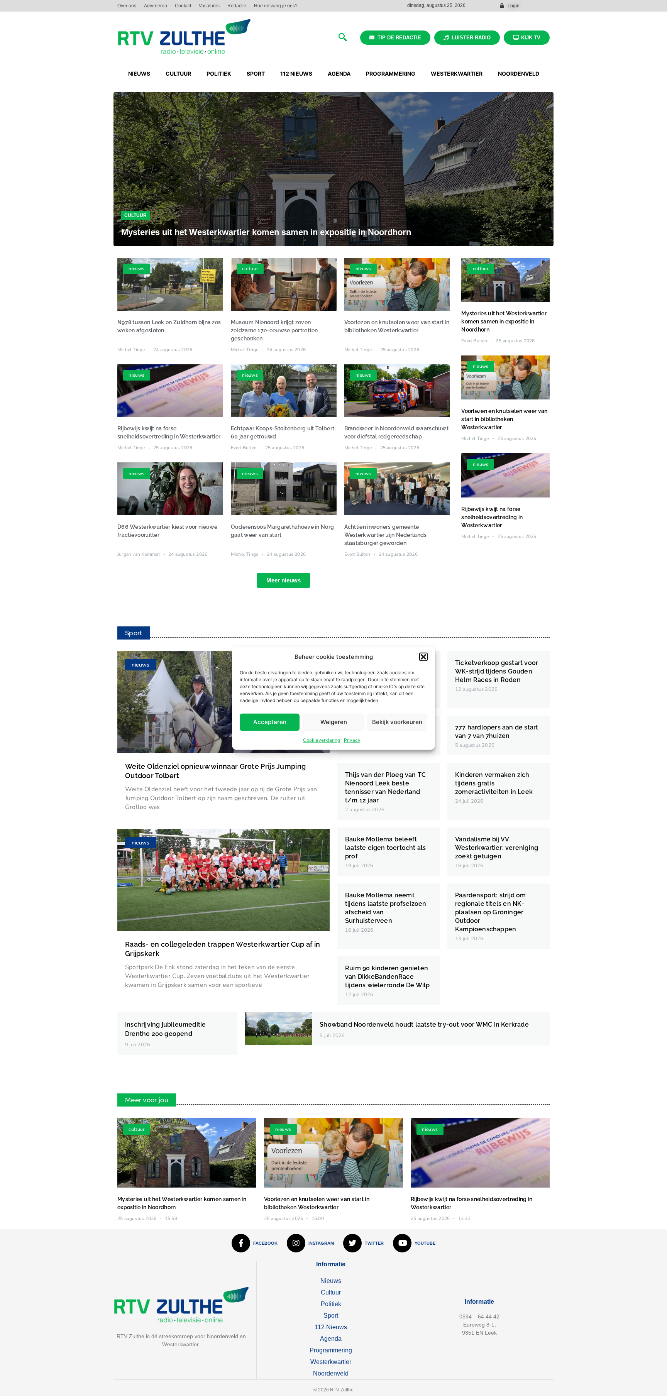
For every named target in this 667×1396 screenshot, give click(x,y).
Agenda (331, 1338)
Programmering (331, 1350)
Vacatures (209, 5)
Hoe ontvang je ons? (276, 5)
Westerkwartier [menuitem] (456, 73)
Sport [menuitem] (256, 73)
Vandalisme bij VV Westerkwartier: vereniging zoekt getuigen (496, 848)
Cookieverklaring (321, 740)
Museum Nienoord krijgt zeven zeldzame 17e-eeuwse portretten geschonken (274, 330)
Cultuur (135, 215)
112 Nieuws (331, 1327)
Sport (330, 1315)
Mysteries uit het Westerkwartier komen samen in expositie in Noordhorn (266, 232)
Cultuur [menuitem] (178, 73)
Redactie (236, 5)
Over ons (126, 5)
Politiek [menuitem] (219, 73)
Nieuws (330, 1281)
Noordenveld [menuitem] (518, 73)
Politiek (331, 1304)
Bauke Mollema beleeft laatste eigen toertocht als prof (385, 848)
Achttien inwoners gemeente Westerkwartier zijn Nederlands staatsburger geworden (385, 535)
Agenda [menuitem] (339, 73)
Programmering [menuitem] (390, 73)
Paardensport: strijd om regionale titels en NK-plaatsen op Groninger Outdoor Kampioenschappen (490, 912)
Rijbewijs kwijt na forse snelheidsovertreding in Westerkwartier (492, 517)
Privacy (352, 740)
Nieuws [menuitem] (139, 73)
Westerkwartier (330, 1362)
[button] (423, 657)
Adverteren (155, 5)
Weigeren (333, 721)
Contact (183, 5)
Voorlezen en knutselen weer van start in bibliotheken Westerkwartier (504, 419)
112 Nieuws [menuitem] (296, 73)
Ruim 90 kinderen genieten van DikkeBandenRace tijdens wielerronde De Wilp (387, 977)
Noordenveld (331, 1373)
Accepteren (269, 721)
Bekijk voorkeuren (397, 721)
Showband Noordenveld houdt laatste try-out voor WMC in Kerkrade (424, 1024)
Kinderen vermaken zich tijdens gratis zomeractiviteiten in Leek (494, 783)
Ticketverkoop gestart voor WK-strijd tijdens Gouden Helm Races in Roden (496, 671)
